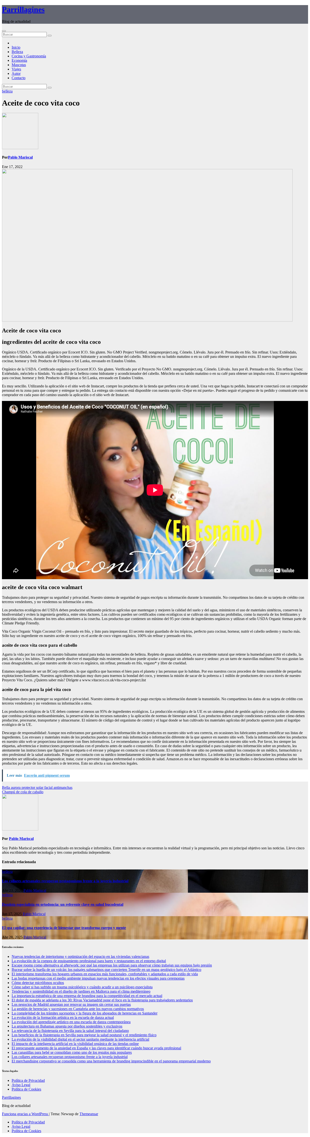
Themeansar (88, 1114)
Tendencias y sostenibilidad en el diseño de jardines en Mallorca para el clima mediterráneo (81, 991)
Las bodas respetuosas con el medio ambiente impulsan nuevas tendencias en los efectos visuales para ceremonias (98, 978)
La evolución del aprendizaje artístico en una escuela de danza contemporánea (71, 1022)
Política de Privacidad (28, 1080)
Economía (19, 60)
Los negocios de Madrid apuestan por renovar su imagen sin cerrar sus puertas (71, 1004)
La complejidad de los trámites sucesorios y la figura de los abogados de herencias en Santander (84, 1013)
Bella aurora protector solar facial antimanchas (37, 787)
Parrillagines (23, 9)
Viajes (16, 69)
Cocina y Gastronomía (29, 56)
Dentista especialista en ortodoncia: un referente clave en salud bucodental (62, 904)
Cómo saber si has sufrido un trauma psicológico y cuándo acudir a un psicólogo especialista (82, 987)
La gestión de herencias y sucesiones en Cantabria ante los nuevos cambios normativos (78, 1009)
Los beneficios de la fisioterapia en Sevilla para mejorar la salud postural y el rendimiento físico (84, 1035)
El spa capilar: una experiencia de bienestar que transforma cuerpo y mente (64, 928)
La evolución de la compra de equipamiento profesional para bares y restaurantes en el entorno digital (89, 961)
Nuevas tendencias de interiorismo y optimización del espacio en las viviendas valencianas (80, 956)
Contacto (18, 78)
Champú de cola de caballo (22, 792)
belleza (7, 91)
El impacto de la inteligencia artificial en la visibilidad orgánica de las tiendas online (75, 1044)
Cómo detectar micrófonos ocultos (38, 983)
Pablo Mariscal (20, 157)
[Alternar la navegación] (4, 31)
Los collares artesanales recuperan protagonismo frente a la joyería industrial (65, 881)
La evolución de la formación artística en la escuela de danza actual (63, 1017)
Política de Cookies (26, 1089)
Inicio (16, 47)
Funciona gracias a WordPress (25, 1114)
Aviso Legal (21, 1085)
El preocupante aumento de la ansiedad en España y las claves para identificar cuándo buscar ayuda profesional (96, 1048)
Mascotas (19, 65)
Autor (16, 73)
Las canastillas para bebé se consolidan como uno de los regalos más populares (72, 1052)
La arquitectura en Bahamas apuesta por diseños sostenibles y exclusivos (67, 1026)
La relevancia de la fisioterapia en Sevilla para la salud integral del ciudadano (70, 1031)
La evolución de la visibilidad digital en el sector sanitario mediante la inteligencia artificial (80, 1039)
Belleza (17, 52)
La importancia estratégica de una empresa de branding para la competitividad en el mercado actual (87, 996)
